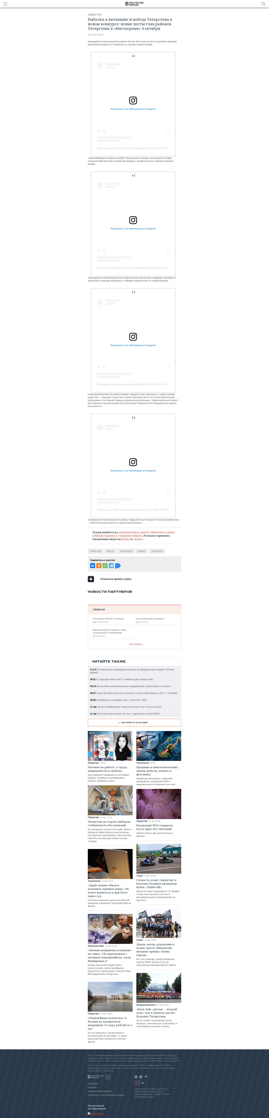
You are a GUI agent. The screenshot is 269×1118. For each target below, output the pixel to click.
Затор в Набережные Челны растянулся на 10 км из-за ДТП (126, 706)
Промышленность (146, 1005)
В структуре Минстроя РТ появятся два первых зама (121, 679)
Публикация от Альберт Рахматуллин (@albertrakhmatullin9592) (129, 268)
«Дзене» (138, 539)
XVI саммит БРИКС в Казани (108, 620)
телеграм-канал (128, 532)
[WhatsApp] (105, 565)
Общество (95, 14)
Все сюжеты (135, 644)
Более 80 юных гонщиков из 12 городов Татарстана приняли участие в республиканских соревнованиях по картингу (157, 890)
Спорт (139, 875)
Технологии (126, 551)
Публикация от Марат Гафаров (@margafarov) (121, 510)
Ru (137, 1083)
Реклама (92, 1087)
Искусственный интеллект (150, 620)
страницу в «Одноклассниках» (122, 535)
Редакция (93, 1084)
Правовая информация (99, 1091)
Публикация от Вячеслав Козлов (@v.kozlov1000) (122, 384)
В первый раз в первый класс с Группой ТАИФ (118, 699)
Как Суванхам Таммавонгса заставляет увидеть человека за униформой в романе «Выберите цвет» (109, 773)
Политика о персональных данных (106, 1095)
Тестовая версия (97, 1108)
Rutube (125, 539)
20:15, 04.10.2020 (95, 34)
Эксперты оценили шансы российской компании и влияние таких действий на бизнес (109, 895)
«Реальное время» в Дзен (115, 579)
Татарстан (157, 551)
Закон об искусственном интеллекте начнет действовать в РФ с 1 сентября (133, 693)
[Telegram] (111, 565)
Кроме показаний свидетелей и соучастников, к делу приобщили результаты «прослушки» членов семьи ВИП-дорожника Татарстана (109, 961)
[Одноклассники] (98, 565)
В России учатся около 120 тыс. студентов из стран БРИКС (125, 713)
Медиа (141, 551)
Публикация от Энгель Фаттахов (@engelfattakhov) (123, 148)
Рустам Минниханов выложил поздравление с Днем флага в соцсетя (130, 686)
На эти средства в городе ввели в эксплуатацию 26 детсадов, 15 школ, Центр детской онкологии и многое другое (110, 1029)
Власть (110, 551)
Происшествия (96, 946)
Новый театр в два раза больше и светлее (154, 830)
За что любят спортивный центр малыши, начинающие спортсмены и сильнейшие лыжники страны (156, 1017)
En (142, 1083)
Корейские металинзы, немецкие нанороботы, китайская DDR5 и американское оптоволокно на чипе (157, 775)
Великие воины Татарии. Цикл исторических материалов (109, 633)
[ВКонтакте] (92, 565)
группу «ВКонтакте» (153, 532)
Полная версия (96, 1105)
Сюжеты (99, 609)
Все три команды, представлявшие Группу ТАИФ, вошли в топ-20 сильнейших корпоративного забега (156, 954)
